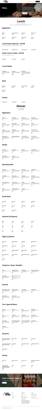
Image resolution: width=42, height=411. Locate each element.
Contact (33, 1)
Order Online (37, 1)
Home (28, 1)
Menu (31, 1)
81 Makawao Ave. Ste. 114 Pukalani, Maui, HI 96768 (34, 394)
